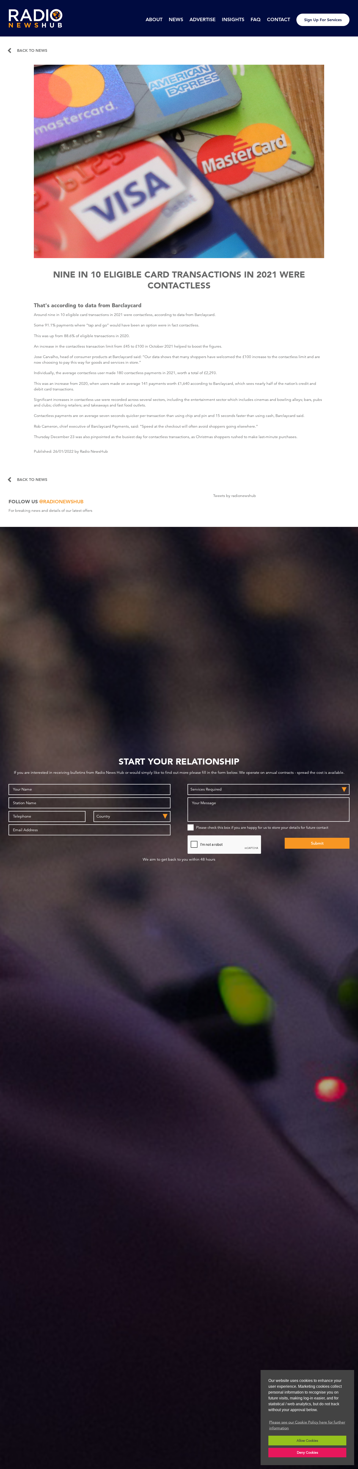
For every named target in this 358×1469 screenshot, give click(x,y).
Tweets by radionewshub (234, 495)
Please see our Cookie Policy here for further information (307, 1425)
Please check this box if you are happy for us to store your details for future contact (262, 827)
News (176, 19)
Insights (233, 19)
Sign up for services (323, 20)
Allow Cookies (307, 1440)
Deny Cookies (307, 1452)
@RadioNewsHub (61, 502)
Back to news (32, 51)
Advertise (202, 19)
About (154, 19)
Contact (278, 19)
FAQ (256, 19)
